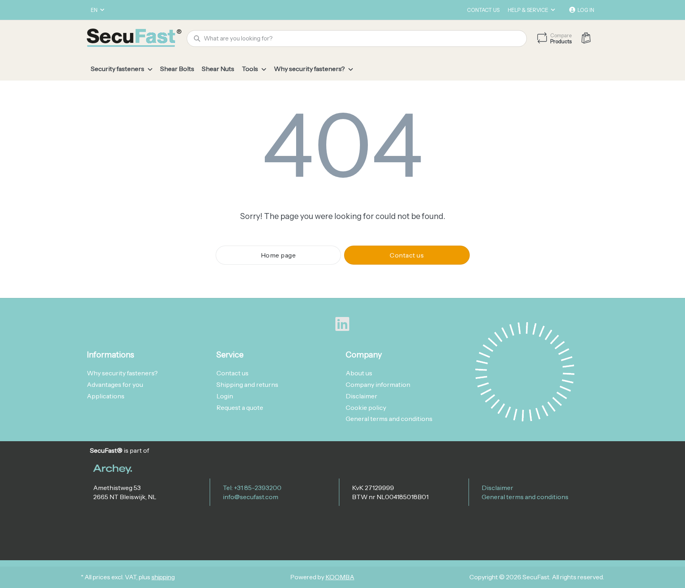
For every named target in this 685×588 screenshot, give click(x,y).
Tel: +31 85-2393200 (252, 488)
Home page (278, 255)
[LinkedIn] (342, 324)
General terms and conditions (525, 497)
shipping (163, 577)
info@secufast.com (250, 497)
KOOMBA (339, 577)
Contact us (483, 10)
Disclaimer (497, 488)
